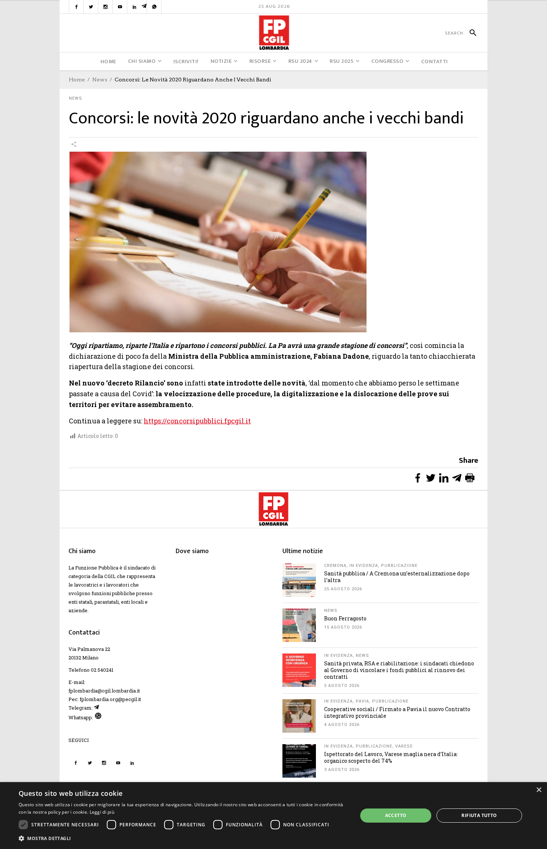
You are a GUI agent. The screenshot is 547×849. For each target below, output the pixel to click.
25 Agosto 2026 (343, 589)
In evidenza (363, 565)
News (99, 80)
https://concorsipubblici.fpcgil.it (197, 420)
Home (77, 80)
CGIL (110, 576)
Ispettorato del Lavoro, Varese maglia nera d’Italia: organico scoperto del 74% (391, 757)
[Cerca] (469, 33)
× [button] (538, 790)
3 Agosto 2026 (341, 769)
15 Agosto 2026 (343, 627)
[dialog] (273, 815)
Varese (404, 746)
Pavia (362, 701)
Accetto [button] (396, 815)
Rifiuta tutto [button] (479, 815)
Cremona (335, 565)
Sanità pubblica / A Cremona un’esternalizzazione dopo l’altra (397, 577)
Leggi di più (102, 812)
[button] (183, 838)
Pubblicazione (399, 565)
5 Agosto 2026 (341, 685)
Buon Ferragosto (345, 618)
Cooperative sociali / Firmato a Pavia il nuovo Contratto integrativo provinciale (397, 712)
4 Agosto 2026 (341, 724)
